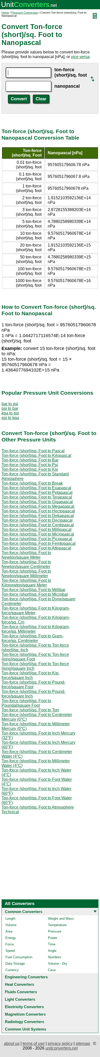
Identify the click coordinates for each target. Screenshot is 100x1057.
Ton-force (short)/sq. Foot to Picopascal (37, 539)
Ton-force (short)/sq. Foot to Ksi (30, 469)
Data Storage (15, 963)
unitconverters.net (61, 1048)
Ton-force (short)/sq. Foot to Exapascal (36, 488)
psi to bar (10, 408)
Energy (10, 938)
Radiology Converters (24, 1021)
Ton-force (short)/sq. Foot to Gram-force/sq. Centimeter (32, 638)
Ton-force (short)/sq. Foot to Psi (30, 465)
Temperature (57, 925)
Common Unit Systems (25, 1029)
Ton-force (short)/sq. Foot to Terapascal (37, 497)
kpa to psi (10, 413)
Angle (52, 951)
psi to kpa (10, 417)
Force (9, 944)
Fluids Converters (21, 992)
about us (11, 1043)
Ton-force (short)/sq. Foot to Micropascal (38, 534)
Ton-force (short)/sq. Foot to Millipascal (37, 529)
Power (52, 938)
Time (51, 944)
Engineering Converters (26, 977)
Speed (10, 951)
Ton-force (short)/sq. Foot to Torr (30, 710)
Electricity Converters (24, 1007)
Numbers (54, 957)
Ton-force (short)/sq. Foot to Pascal (33, 451)
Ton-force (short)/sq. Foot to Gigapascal (37, 502)
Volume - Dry (57, 963)
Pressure (54, 931)
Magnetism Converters (25, 1014)
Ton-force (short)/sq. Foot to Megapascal (38, 506)
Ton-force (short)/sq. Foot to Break (32, 483)
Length (10, 918)
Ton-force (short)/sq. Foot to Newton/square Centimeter (26, 564)
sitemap (83, 1043)
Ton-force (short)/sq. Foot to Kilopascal (36, 455)
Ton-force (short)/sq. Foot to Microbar (35, 594)
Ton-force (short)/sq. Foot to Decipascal (37, 520)
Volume (10, 925)
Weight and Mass (61, 918)
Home (5, 12)
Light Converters (20, 999)
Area (8, 931)
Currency (12, 970)
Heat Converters (19, 984)
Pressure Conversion (24, 12)
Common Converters (23, 911)
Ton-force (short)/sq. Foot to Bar (30, 460)
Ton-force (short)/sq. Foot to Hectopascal (38, 511)
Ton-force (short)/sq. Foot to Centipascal (38, 525)
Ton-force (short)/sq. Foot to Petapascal (37, 492)
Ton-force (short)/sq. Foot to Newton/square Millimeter (26, 573)
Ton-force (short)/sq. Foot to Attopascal (36, 548)
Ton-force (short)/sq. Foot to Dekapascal (38, 515)
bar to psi (10, 404)
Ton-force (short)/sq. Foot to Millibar (33, 590)
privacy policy (60, 1043)
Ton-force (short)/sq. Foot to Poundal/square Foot (26, 703)
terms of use (34, 1043)
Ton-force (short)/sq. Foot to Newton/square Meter (26, 554)
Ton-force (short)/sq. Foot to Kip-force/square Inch (30, 675)
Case (52, 970)
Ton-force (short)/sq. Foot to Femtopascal (39, 543)
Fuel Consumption (18, 957)
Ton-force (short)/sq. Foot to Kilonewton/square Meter (26, 582)
